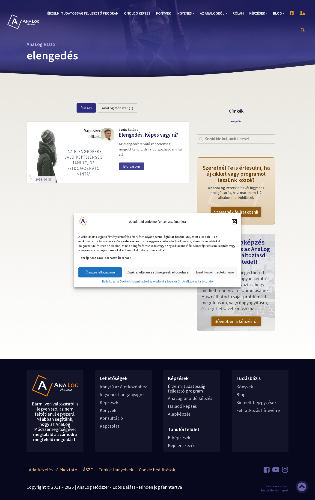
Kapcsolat (109, 426)
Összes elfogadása (100, 272)
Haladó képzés (182, 406)
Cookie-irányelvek (115, 469)
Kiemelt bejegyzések (256, 402)
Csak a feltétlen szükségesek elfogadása (157, 272)
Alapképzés (179, 414)
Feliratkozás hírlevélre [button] (258, 410)
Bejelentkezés (181, 445)
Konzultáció (111, 418)
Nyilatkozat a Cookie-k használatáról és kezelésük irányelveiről (141, 281)
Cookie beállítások (157, 469)
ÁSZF (88, 469)
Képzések (109, 402)
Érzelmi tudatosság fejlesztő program (186, 388)
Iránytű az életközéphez (123, 387)
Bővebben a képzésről (236, 321)
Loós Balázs (128, 129)
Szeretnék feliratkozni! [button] (236, 212)
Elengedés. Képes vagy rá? (148, 135)
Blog (241, 394)
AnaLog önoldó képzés (190, 398)
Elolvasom (131, 166)
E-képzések (179, 437)
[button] (234, 221)
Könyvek (108, 410)
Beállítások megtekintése (215, 272)
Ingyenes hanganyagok (122, 394)
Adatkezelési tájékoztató (197, 281)
